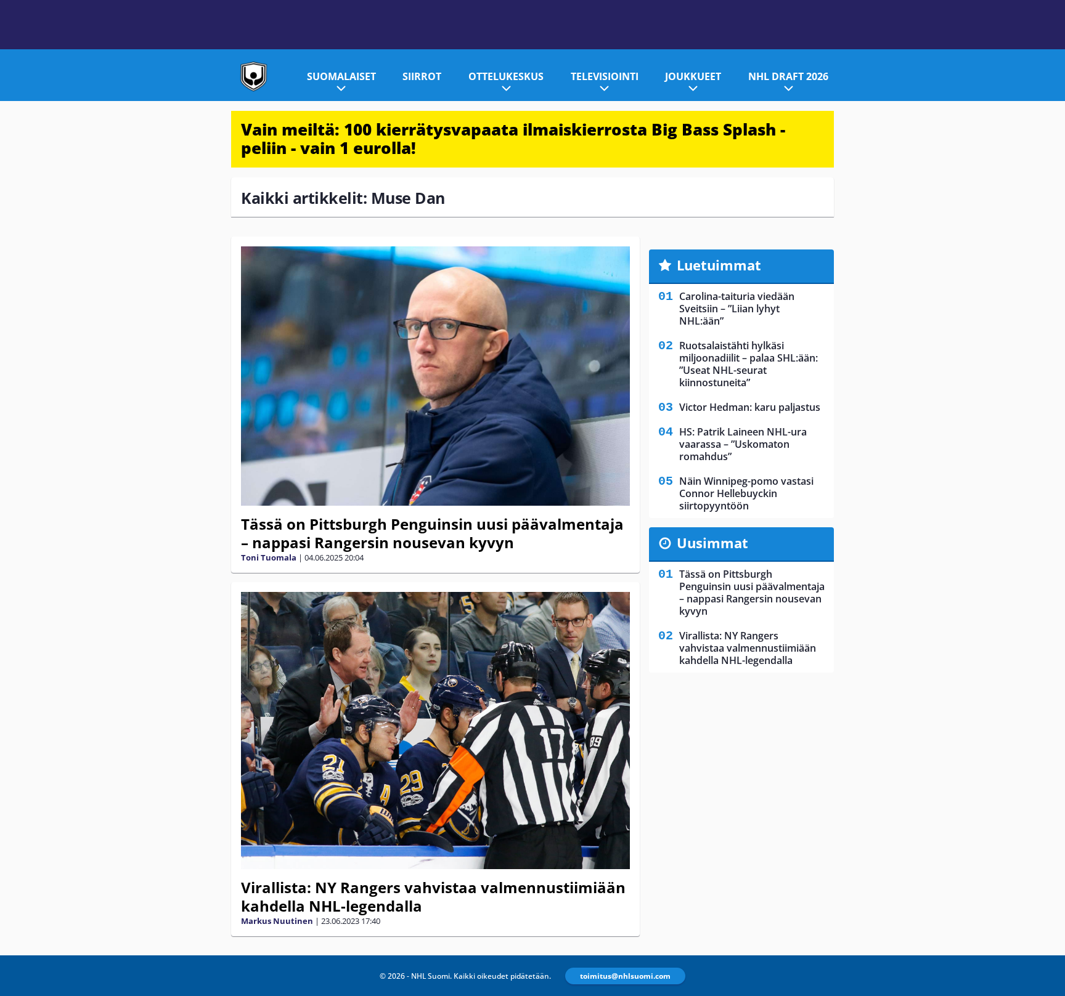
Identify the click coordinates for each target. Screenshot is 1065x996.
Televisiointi (605, 76)
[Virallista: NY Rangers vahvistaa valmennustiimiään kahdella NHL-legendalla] (435, 730)
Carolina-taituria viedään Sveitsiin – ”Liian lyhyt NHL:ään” (736, 308)
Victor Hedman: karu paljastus (749, 407)
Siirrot (421, 76)
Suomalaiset (341, 76)
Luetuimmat (719, 265)
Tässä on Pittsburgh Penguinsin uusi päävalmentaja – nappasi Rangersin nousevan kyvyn (432, 533)
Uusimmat (712, 542)
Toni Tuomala (268, 557)
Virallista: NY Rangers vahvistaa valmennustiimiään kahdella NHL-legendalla (433, 896)
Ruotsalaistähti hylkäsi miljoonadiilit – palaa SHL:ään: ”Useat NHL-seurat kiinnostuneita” (748, 364)
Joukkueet (693, 76)
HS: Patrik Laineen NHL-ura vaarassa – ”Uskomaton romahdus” (743, 444)
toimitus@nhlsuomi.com (625, 976)
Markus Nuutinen (277, 920)
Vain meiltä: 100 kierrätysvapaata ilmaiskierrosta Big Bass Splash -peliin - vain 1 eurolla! (513, 138)
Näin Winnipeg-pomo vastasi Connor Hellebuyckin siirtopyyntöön (746, 493)
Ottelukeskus (506, 76)
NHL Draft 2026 (788, 76)
